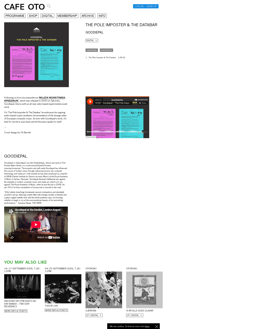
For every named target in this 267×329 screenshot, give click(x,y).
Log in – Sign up (146, 6)
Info (102, 16)
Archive (87, 16)
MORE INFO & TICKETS (16, 311)
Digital (47, 16)
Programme (14, 16)
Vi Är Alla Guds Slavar (139, 311)
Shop (33, 16)
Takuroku (91, 50)
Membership (67, 16)
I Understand (156, 327)
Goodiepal (106, 50)
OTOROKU (91, 269)
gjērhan (91, 311)
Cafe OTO (24, 7)
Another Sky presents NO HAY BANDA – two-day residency (20, 304)
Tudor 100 (51, 306)
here (147, 326)
